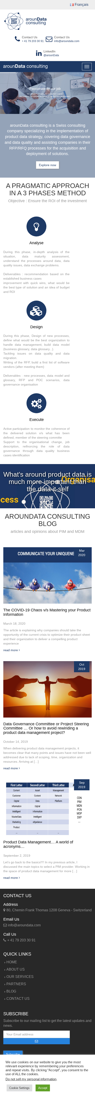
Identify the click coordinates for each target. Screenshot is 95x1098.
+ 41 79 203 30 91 (33, 41)
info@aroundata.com (66, 41)
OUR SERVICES (20, 977)
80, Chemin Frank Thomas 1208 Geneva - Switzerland (49, 910)
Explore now (47, 165)
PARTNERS (16, 984)
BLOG (11, 991)
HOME (11, 962)
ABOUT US (15, 969)
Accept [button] (42, 1088)
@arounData (51, 55)
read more (11, 650)
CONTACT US (18, 998)
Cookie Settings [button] (19, 1088)
